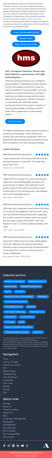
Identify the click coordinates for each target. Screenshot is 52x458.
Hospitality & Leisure (13, 307)
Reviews (6, 386)
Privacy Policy (36, 19)
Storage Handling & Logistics (17, 332)
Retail (21, 322)
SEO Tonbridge (9, 431)
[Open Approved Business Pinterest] (13, 445)
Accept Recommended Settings (26, 32)
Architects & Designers (14, 281)
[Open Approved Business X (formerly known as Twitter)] (27, 445)
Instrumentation (37, 312)
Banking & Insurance (37, 281)
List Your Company (10, 362)
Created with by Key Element (26, 456)
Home (5, 359)
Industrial (31, 307)
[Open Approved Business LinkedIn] (18, 445)
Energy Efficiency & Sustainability (19, 297)
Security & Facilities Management (18, 327)
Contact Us (7, 413)
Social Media (8, 380)
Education (20, 291)
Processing (9, 322)
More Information (15, 121)
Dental (7, 291)
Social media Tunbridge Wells (14, 419)
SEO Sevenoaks (9, 428)
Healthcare (42, 297)
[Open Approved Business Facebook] (4, 445)
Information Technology (15, 312)
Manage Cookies (26, 38)
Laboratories (10, 317)
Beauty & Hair (10, 286)
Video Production (10, 377)
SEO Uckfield (8, 437)
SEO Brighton (8, 422)
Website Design (9, 371)
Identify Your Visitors (12, 365)
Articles (6, 389)
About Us (7, 406)
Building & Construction (31, 286)
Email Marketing (9, 374)
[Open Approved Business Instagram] (9, 445)
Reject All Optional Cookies (26, 44)
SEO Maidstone (9, 425)
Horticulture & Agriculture (16, 302)
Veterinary (38, 332)
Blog (5, 416)
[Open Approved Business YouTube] (22, 445)
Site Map (6, 403)
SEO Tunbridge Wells (11, 434)
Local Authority (27, 317)
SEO (5, 368)
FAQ (5, 392)
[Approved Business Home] (46, 446)
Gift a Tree (7, 383)
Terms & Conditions (11, 410)
